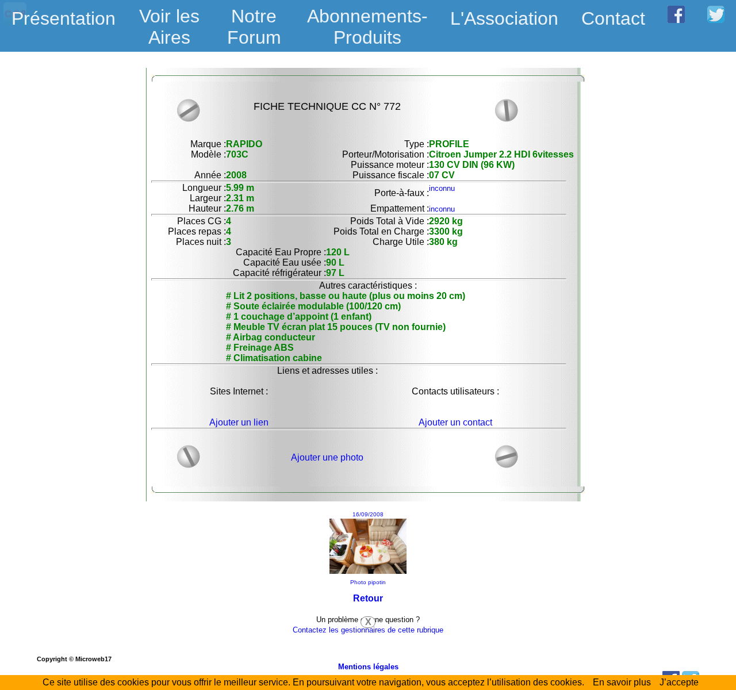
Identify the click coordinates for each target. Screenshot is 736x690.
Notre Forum (254, 27)
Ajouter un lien (239, 422)
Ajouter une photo (327, 457)
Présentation (64, 18)
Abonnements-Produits (367, 19)
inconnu (442, 188)
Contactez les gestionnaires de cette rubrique (368, 630)
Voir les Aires (169, 19)
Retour (368, 598)
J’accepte (679, 682)
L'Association (504, 18)
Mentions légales (368, 666)
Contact (613, 18)
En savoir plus (622, 682)
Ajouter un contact (455, 422)
